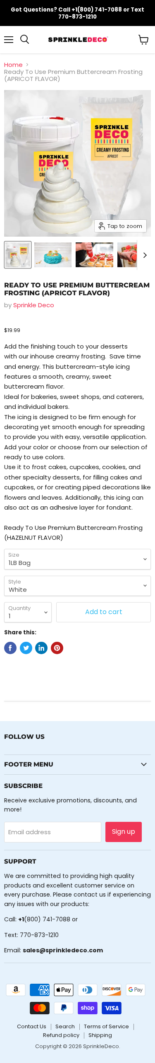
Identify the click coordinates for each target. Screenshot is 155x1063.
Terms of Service (106, 1026)
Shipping (100, 1035)
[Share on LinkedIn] (41, 648)
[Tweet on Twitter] (26, 648)
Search (65, 1026)
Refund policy (61, 1035)
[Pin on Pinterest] (57, 648)
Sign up (123, 831)
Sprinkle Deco (33, 305)
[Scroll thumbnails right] (143, 255)
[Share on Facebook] (10, 648)
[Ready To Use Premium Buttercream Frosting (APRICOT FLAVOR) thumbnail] (18, 255)
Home (13, 64)
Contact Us (31, 1026)
